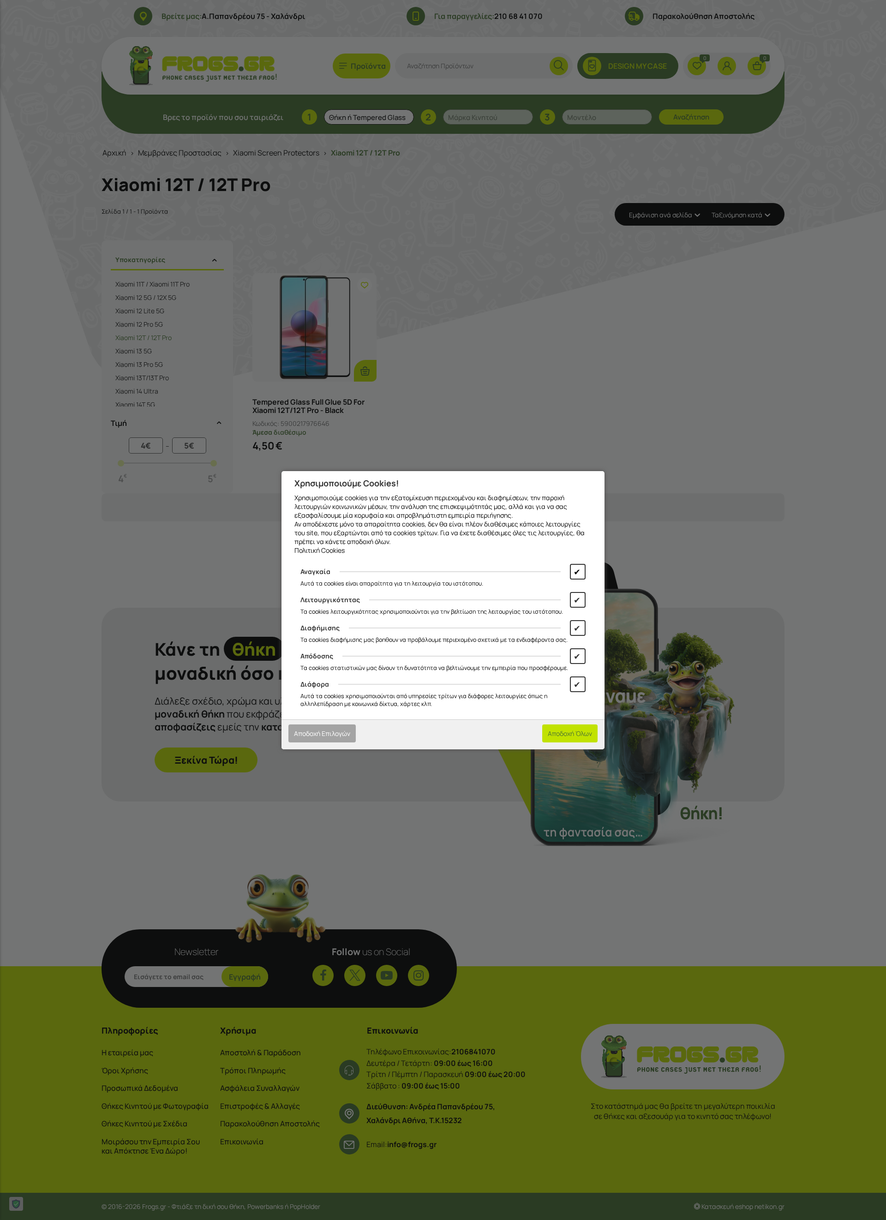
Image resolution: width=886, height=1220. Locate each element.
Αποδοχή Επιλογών (322, 733)
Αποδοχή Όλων (570, 733)
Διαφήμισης (320, 627)
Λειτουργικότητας (330, 599)
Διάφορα (314, 684)
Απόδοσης (316, 656)
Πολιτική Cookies (319, 550)
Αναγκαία (315, 571)
